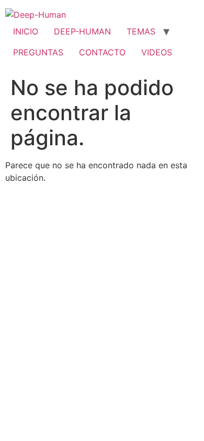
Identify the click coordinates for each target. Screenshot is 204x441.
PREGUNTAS (38, 52)
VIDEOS (156, 52)
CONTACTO (102, 52)
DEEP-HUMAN (82, 31)
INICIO (25, 31)
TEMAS (141, 31)
